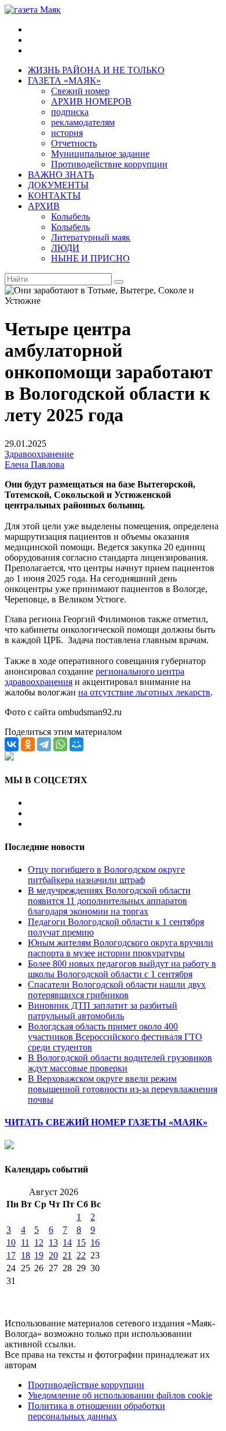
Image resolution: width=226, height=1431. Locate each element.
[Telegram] (44, 744)
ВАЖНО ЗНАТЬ (61, 175)
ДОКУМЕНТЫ (58, 185)
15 (81, 1242)
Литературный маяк (90, 237)
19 (38, 1255)
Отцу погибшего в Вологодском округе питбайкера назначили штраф (106, 875)
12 (38, 1242)
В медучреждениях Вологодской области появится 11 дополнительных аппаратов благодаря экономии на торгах (109, 900)
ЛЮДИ (65, 248)
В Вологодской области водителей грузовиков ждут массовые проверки (120, 1063)
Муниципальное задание (100, 154)
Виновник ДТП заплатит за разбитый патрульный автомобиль (102, 1010)
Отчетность (74, 143)
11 (25, 1242)
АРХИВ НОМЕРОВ (91, 101)
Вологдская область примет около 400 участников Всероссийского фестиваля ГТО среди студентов (115, 1036)
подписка (70, 112)
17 (11, 1255)
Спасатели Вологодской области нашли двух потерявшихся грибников (117, 990)
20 (53, 1255)
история (67, 133)
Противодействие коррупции (109, 164)
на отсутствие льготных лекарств (144, 692)
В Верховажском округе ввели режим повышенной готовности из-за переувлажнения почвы (122, 1089)
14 (67, 1242)
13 (53, 1242)
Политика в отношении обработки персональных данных (96, 1411)
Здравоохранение (39, 454)
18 (25, 1255)
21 (67, 1255)
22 (81, 1255)
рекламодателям (83, 122)
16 (95, 1242)
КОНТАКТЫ (54, 195)
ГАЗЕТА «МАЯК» (64, 80)
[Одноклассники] (28, 744)
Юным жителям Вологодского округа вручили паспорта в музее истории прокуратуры (120, 948)
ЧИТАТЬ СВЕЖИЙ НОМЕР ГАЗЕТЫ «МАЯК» (106, 1122)
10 (11, 1242)
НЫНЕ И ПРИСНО (90, 258)
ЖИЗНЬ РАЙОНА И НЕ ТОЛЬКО (96, 70)
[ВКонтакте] (12, 744)
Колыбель (70, 216)
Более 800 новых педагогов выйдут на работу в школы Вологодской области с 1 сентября (122, 969)
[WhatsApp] (60, 744)
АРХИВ (44, 206)
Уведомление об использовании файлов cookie (120, 1395)
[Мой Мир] (76, 744)
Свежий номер (80, 91)
